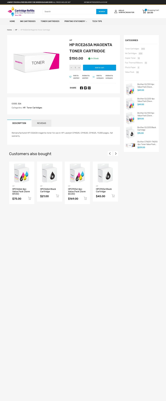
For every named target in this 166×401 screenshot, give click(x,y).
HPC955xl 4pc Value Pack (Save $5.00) (77, 191)
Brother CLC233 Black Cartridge (146, 128)
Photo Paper (132, 67)
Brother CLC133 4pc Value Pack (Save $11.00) (145, 85)
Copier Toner (132, 58)
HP (70, 40)
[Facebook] (81, 88)
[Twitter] (85, 88)
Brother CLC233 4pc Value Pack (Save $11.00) (146, 100)
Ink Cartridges (133, 53)
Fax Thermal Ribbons (136, 63)
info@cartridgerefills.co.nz (95, 2)
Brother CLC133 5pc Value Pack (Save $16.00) (145, 114)
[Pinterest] (89, 88)
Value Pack (132, 72)
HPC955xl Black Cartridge (104, 190)
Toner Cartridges (34, 108)
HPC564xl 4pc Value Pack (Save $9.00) (21, 191)
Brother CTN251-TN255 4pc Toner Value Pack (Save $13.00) (147, 143)
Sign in (122, 12)
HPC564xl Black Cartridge (48, 190)
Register (130, 12)
